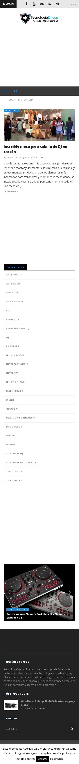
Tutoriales (14, 480)
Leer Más (56, 758)
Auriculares (14, 301)
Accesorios (12, 110)
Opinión (12, 408)
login (10, 3)
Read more (11, 191)
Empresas (12, 346)
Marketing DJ (15, 391)
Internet (12, 373)
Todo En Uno (15, 471)
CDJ (8, 310)
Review (10, 435)
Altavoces (13, 283)
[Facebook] (26, 4)
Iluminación (15, 355)
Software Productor (21, 462)
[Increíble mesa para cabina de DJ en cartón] (39, 125)
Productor (14, 426)
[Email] (42, 4)
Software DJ (14, 453)
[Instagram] (57, 4)
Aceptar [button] (42, 758)
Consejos (12, 319)
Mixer (10, 399)
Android (12, 292)
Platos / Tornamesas (21, 417)
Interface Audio (17, 364)
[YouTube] (34, 4)
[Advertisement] (39, 55)
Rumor (11, 444)
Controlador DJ (17, 328)
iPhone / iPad (15, 382)
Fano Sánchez (32, 157)
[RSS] (49, 4)
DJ (7, 337)
